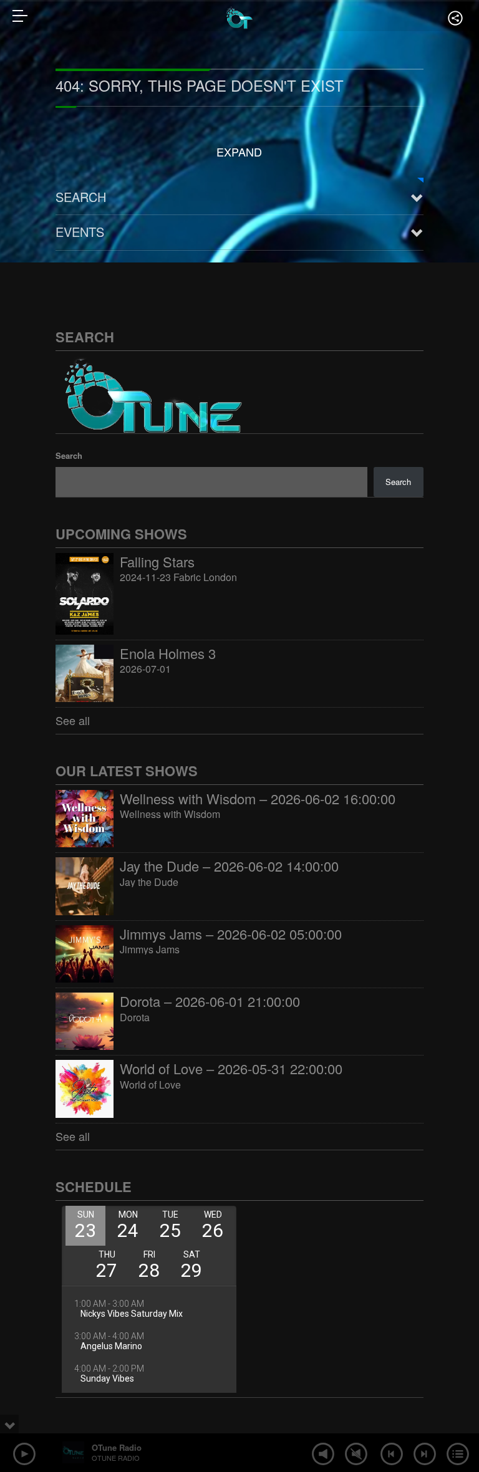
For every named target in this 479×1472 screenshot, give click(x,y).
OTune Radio (117, 1447)
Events (80, 232)
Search (81, 197)
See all (73, 720)
